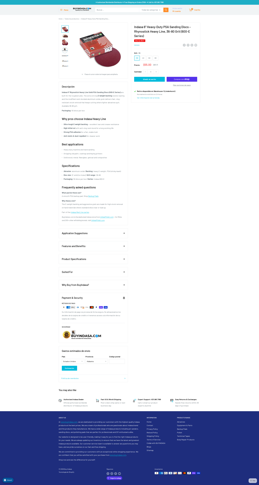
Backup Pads (93, 196)
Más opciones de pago (182, 85)
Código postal (114, 356)
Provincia (89, 356)
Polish (179, 432)
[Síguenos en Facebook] (108, 473)
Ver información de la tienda (148, 98)
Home (149, 422)
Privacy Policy (152, 429)
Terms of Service (153, 439)
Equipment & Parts (184, 425)
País (63, 356)
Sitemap (150, 450)
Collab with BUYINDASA (156, 443)
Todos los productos (72, 19)
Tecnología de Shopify (66, 472)
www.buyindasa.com (69, 422)
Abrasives (181, 422)
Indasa (137, 45)
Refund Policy (152, 432)
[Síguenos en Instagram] (111, 473)
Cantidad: (138, 72)
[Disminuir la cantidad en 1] (145, 72)
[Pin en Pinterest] (188, 45)
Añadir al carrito (149, 79)
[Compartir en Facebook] (184, 45)
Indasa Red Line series (80, 212)
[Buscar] (165, 10)
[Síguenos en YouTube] (119, 473)
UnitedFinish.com (106, 217)
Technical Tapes (183, 436)
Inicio (61, 19)
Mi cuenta (176, 11)
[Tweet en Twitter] (192, 45)
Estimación (69, 368)
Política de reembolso (70, 378)
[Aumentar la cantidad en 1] (156, 72)
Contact (150, 425)
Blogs (149, 447)
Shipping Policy (153, 436)
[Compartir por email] (195, 45)
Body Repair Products (185, 439)
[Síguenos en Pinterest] (115, 473)
